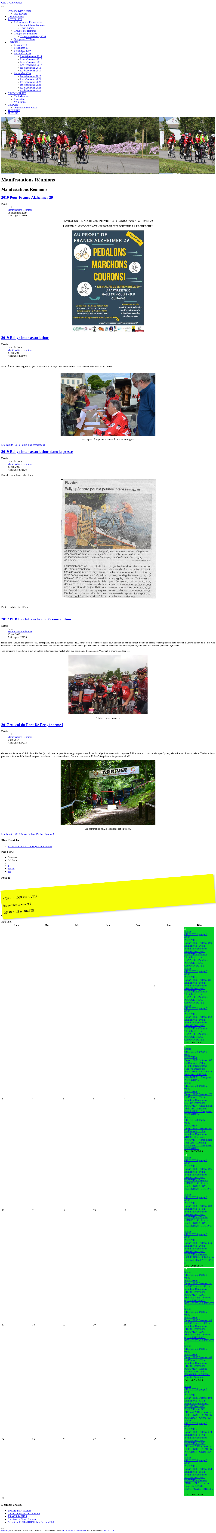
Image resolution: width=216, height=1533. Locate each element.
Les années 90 (21, 47)
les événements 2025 (30, 90)
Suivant (11, 868)
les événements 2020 (30, 76)
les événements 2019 (30, 70)
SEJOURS (13, 113)
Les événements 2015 (31, 59)
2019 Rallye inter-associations (25, 338)
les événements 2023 (30, 84)
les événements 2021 (30, 79)
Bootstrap (5, 1530)
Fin (9, 871)
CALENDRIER (16, 16)
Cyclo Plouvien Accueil (19, 10)
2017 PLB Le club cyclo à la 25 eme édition (36, 619)
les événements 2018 (30, 67)
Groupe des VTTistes (24, 39)
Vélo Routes (20, 102)
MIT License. (67, 1530)
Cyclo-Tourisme (22, 96)
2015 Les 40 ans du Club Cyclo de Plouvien (30, 846)
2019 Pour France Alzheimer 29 (27, 197)
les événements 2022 (30, 82)
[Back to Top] (2, 1528)
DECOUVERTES (17, 93)
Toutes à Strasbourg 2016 (33, 36)
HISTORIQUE (15, 42)
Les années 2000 (22, 50)
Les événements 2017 (31, 65)
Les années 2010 (22, 53)
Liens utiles (19, 99)
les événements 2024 (30, 87)
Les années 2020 (22, 73)
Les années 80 (21, 45)
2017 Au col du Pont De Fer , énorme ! (32, 725)
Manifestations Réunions (32, 25)
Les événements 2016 (31, 62)
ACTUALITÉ (15, 19)
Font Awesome (80, 1530)
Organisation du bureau (25, 107)
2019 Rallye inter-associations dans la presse (37, 452)
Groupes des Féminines (25, 33)
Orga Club (13, 104)
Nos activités (20, 13)
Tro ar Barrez (27, 28)
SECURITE (14, 110)
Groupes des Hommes (25, 30)
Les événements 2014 (31, 56)
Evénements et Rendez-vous (28, 22)
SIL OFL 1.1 (109, 1530)
